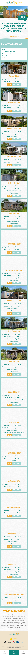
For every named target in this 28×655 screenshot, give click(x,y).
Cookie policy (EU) (23, 646)
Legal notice (10, 647)
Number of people (10, 52)
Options (7, 56)
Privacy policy (15, 646)
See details (16, 85)
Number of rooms (10, 54)
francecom (9, 646)
